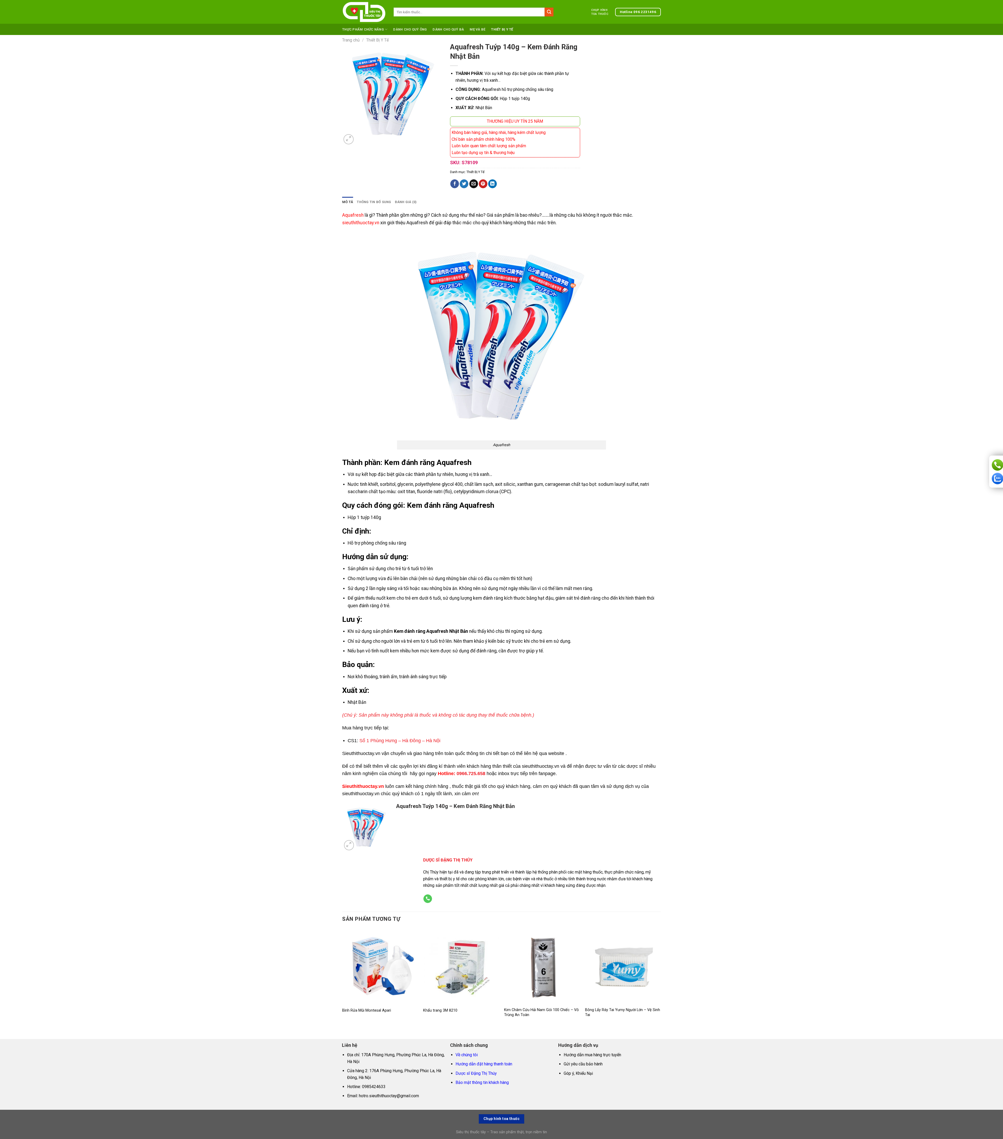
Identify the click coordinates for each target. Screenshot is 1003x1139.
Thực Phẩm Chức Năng (363, 29)
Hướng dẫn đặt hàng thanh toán (484, 1063)
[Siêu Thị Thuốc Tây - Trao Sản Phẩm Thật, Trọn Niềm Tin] (364, 12)
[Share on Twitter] (464, 183)
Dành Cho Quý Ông (410, 29)
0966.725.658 (471, 773)
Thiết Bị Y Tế (502, 29)
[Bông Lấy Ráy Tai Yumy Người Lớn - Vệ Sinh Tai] (623, 966)
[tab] (347, 202)
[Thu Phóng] (348, 139)
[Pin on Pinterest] (483, 183)
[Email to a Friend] (473, 183)
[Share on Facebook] (454, 183)
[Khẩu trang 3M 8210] (461, 966)
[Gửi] (549, 12)
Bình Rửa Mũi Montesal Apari (366, 1010)
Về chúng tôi (467, 1054)
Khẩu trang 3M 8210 (440, 1010)
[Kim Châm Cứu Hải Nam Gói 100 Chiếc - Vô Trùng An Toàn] (542, 966)
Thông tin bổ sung (374, 202)
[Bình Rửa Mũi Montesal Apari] (380, 966)
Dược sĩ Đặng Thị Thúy (476, 1073)
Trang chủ (351, 40)
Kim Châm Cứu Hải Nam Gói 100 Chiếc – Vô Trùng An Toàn (541, 1012)
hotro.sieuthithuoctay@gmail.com (389, 1095)
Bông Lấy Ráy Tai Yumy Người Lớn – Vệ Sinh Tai (622, 1012)
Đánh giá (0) (406, 202)
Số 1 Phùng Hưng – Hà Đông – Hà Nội (399, 740)
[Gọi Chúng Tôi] (427, 898)
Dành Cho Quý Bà (448, 29)
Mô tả (347, 202)
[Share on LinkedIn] (492, 183)
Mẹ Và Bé (477, 29)
